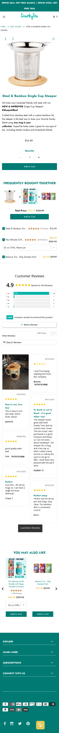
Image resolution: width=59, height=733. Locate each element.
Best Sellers (15, 26)
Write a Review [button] (31, 324)
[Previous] (6, 39)
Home (3, 26)
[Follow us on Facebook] (5, 724)
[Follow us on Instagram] (11, 724)
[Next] (13, 39)
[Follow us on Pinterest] (28, 724)
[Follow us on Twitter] (20, 724)
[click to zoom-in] (53, 39)
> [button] (30, 528)
